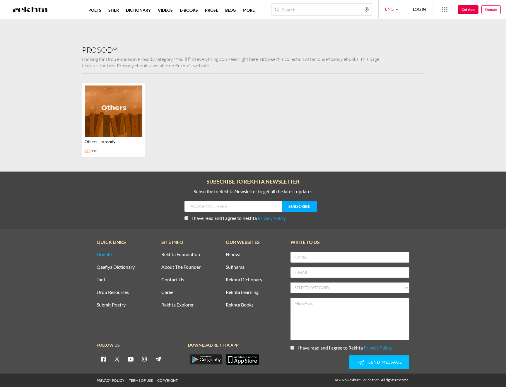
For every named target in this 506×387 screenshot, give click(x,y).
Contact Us (172, 279)
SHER (113, 10)
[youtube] (130, 359)
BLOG (230, 10)
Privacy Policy (272, 218)
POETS (94, 10)
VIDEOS (165, 10)
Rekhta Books (240, 304)
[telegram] (158, 359)
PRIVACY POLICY (110, 380)
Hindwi (233, 254)
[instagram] (144, 359)
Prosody (99, 50)
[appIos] (242, 359)
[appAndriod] (206, 359)
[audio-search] (366, 9)
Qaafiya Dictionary (116, 267)
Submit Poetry (111, 304)
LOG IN (419, 9)
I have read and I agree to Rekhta (239, 218)
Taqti (102, 279)
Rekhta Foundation (180, 254)
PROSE (211, 10)
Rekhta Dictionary (244, 279)
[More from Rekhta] (444, 9)
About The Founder (181, 267)
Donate (491, 9)
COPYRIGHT (167, 380)
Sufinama (235, 267)
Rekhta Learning (242, 292)
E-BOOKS (189, 10)
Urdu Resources (113, 292)
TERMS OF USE (141, 380)
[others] (113, 120)
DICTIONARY (138, 10)
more (249, 10)
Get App (468, 9)
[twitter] (117, 359)
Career (168, 292)
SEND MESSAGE (385, 361)
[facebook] (103, 359)
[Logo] (30, 10)
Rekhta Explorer (177, 304)
